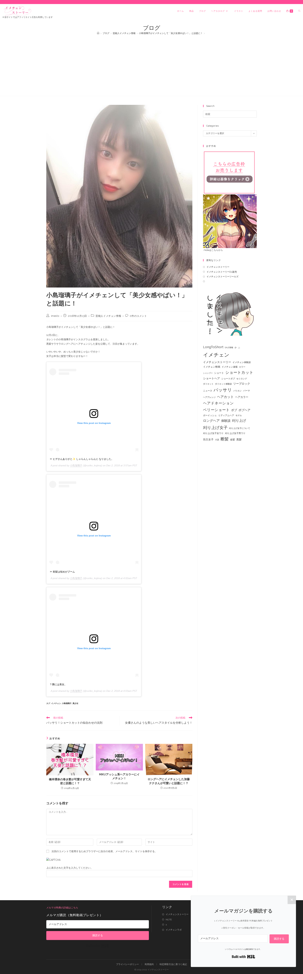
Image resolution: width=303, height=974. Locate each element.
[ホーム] (98, 33)
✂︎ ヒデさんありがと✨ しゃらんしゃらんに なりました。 (82, 459)
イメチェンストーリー (218, 267)
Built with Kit (97, 946)
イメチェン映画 (211, 366)
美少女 (75, 703)
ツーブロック (241, 383)
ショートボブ (228, 378)
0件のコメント (138, 315)
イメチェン (56, 703)
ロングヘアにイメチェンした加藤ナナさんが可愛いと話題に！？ (169, 781)
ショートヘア (211, 378)
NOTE (169, 919)
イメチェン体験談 (242, 362)
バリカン (237, 391)
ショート (219, 372)
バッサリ (223, 390)
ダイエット (208, 384)
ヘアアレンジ (209, 397)
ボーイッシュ (210, 415)
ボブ (234, 410)
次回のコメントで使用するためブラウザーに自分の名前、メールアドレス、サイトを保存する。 (104, 851)
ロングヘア (211, 420)
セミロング (241, 378)
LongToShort (213, 347)
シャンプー (208, 373)
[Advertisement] (151, 63)
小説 (217, 439)
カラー (242, 367)
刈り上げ (239, 420)
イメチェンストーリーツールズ (222, 276)
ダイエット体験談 (223, 384)
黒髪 (239, 439)
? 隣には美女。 (58, 684)
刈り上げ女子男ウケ (235, 433)
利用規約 (149, 964)
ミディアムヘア (226, 415)
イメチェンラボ (174, 929)
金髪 (232, 439)
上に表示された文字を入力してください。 (69, 867)
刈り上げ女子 (215, 427)
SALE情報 (229, 347)
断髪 (225, 439)
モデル (238, 415)
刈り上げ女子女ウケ (213, 433)
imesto (55, 315)
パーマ (246, 390)
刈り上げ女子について (239, 428)
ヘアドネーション (218, 403)
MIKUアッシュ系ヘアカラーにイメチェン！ (119, 776)
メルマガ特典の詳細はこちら (62, 907)
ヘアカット (225, 397)
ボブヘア (244, 410)
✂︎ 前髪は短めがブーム (62, 571)
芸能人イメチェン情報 (108, 315)
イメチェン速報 (230, 367)
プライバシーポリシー (127, 964)
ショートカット (239, 372)
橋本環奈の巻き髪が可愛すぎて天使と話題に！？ (70, 781)
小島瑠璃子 (76, 465)
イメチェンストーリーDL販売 (222, 271)
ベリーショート (216, 410)
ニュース (207, 390)
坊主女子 (208, 439)
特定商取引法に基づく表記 (173, 964)
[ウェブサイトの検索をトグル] (299, 11)
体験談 (226, 420)
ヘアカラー (241, 397)
